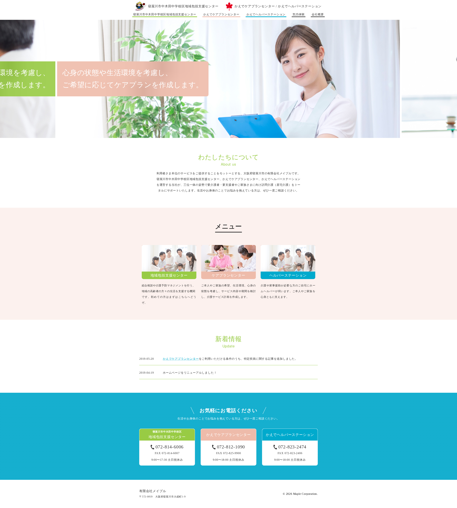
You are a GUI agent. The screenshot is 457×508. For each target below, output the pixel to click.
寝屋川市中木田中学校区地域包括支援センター (164, 14)
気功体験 (299, 14)
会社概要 (318, 14)
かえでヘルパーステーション (266, 14)
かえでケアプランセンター (221, 14)
